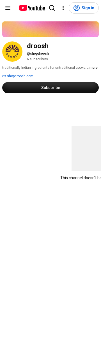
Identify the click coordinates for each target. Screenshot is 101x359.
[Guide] (7, 8)
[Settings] (63, 8)
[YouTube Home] (32, 8)
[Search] (52, 8)
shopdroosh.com (19, 76)
